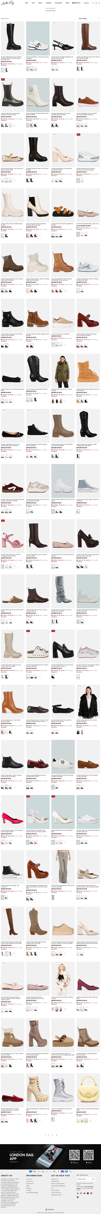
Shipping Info (55, 1181)
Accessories (58, 3)
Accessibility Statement (58, 1186)
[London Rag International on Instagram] (78, 1193)
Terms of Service (56, 1192)
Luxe (33, 3)
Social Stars (29, 1181)
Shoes (40, 3)
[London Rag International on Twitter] (88, 1193)
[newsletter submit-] (93, 1179)
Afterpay (28, 1188)
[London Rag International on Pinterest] (91, 1193)
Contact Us (54, 1179)
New (26, 3)
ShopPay (28, 1190)
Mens (67, 3)
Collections (52, 8)
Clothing (48, 3)
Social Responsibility (32, 1192)
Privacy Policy (55, 1190)
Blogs (28, 1186)
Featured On (30, 1183)
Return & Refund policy (58, 1183)
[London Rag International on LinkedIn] (78, 1197)
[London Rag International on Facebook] (81, 1193)
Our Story (29, 1179)
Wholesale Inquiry (56, 1195)
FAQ (52, 1188)
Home (46, 8)
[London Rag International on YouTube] (84, 1193)
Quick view (12, 53)
